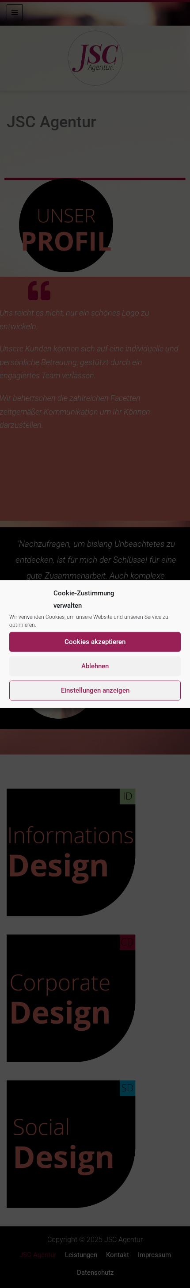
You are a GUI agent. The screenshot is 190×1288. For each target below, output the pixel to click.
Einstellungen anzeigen (95, 690)
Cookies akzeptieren (95, 642)
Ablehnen (95, 666)
